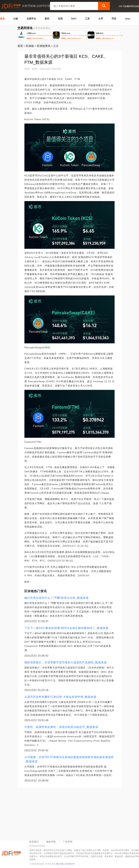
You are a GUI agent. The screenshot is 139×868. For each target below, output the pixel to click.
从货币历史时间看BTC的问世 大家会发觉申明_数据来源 (60, 696)
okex (128, 18)
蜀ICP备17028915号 (65, 864)
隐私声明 (51, 842)
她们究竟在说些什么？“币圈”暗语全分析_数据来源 (56, 597)
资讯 (47, 18)
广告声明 (67, 842)
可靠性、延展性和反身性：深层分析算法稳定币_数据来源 (61, 727)
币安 (114, 18)
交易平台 (31, 18)
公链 (15, 18)
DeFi (73, 18)
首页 (2, 18)
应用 (60, 18)
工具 (87, 18)
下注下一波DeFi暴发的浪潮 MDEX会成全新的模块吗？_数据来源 (66, 628)
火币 (100, 18)
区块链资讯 (43, 45)
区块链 (30, 45)
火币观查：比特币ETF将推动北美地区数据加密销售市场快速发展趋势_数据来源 (69, 759)
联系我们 (34, 842)
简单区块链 (50, 864)
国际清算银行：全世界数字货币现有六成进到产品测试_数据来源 (65, 662)
